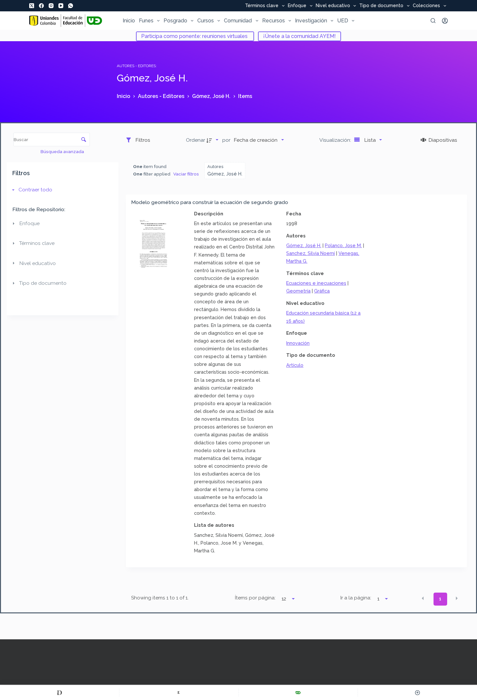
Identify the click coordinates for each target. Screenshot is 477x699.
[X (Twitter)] (31, 5)
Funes (146, 21)
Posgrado (175, 21)
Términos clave (261, 6)
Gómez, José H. (303, 245)
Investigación (311, 21)
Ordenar (195, 140)
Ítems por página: (255, 598)
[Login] (445, 21)
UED (342, 21)
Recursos (273, 21)
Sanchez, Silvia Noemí (310, 253)
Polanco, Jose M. (343, 245)
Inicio (129, 21)
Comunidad (238, 21)
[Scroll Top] (417, 692)
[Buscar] (433, 20)
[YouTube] (60, 5)
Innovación (298, 343)
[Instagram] (51, 5)
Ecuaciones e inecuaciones (316, 283)
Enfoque (297, 6)
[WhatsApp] (70, 5)
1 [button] (440, 598)
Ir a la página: (355, 598)
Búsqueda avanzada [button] (63, 151)
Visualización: (335, 140)
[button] (423, 598)
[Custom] (59, 692)
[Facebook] (41, 5)
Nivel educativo (333, 6)
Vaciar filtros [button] (186, 173)
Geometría (298, 291)
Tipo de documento (381, 6)
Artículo (294, 365)
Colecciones (426, 6)
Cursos (205, 21)
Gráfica (322, 291)
